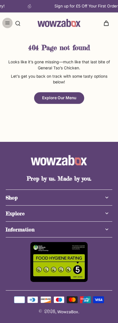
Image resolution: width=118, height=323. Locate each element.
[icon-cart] (106, 23)
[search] (17, 23)
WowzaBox (67, 312)
